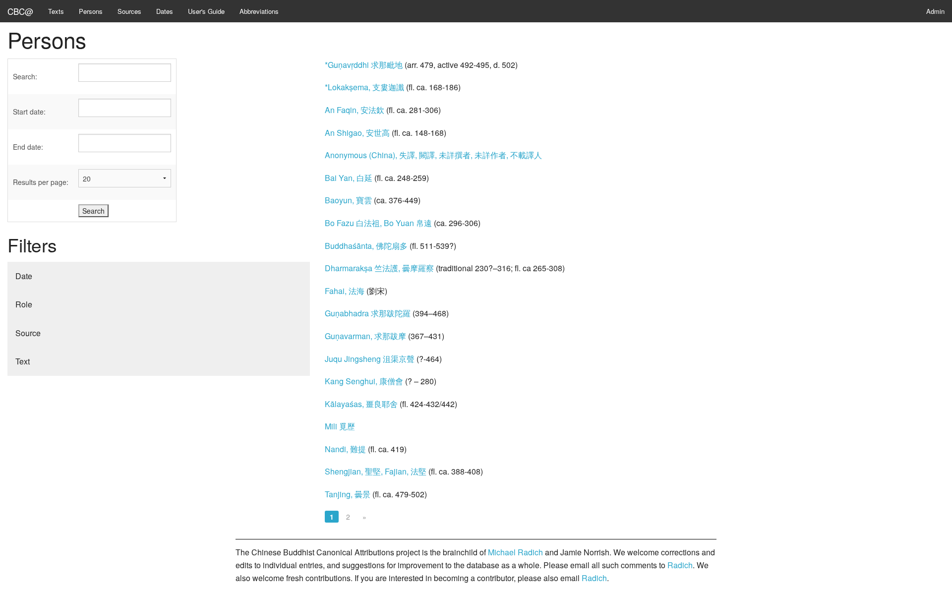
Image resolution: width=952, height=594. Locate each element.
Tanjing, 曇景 (347, 494)
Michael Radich (515, 552)
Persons (91, 11)
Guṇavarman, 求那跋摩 (365, 336)
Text (22, 361)
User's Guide (206, 11)
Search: (25, 76)
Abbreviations (259, 11)
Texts (56, 11)
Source (28, 333)
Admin (935, 11)
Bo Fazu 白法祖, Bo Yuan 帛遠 (378, 223)
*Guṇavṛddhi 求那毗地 (364, 64)
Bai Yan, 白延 (348, 177)
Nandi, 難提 (345, 449)
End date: (28, 147)
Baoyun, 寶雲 (348, 200)
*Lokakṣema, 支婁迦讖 (364, 87)
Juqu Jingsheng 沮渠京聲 (370, 358)
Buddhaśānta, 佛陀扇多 (366, 245)
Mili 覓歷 (340, 426)
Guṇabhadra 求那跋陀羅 (368, 313)
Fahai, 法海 (344, 291)
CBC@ (20, 11)
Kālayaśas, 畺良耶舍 (361, 404)
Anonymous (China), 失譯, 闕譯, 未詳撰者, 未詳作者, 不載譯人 (433, 155)
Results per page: (40, 182)
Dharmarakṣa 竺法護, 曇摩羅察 (379, 268)
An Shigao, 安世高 (357, 132)
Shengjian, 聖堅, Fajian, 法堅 (375, 471)
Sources (129, 11)
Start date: (29, 112)
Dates (164, 11)
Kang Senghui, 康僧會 (364, 381)
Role (23, 304)
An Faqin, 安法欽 (354, 110)
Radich (680, 565)
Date (23, 276)
